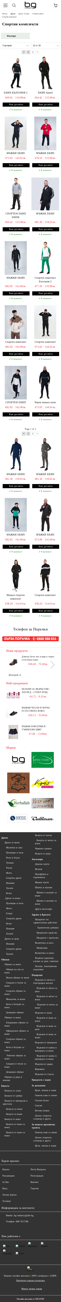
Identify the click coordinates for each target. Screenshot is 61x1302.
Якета (9, 873)
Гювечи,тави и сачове (46, 1095)
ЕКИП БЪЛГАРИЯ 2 (15, 92)
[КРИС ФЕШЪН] (42, 783)
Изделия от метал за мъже (46, 1006)
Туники (10, 863)
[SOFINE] (18, 819)
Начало (5, 1169)
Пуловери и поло (14, 852)
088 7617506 (22, 1221)
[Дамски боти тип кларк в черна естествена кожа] (13, 662)
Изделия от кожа (43, 1013)
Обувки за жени (13, 964)
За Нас (5, 1182)
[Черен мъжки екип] (45, 382)
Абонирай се (14, 675)
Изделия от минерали (46, 1042)
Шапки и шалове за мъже (46, 894)
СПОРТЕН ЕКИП (15, 402)
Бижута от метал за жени (45, 842)
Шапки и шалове (43, 887)
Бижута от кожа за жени (14, 1126)
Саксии (38, 1105)
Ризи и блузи (13, 858)
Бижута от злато (13, 1090)
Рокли (9, 868)
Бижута (5, 1086)
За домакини (38, 1085)
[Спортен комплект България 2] (45, 258)
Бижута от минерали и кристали (15, 1102)
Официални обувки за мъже (16, 1032)
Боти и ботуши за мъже (14, 1049)
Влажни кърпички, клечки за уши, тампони (45, 959)
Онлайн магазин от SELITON (30, 1299)
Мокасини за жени (15, 999)
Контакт (34, 1182)
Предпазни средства (47, 933)
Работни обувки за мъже (15, 1057)
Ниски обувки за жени (17, 978)
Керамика (40, 1069)
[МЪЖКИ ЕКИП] (16, 133)
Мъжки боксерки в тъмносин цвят (34, 728)
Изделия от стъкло (44, 1074)
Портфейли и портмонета (40, 876)
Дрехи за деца (12, 939)
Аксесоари (37, 859)
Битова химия (42, 1110)
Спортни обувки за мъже (14, 1040)
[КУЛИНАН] (42, 819)
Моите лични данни (31, 1289)
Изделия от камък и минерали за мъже (46, 1057)
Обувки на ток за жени (14, 971)
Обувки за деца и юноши (12, 1078)
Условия (6, 1201)
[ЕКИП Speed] (45, 73)
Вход (4, 1188)
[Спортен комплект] (16, 322)
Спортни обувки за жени (14, 992)
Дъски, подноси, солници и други (42, 1117)
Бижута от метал (43, 835)
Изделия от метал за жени (46, 998)
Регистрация (36, 1176)
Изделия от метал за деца (46, 989)
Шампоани (42, 948)
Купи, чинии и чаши (45, 1090)
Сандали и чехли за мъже (15, 1065)
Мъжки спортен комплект (16, 597)
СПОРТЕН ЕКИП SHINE (15, 215)
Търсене (34, 1188)
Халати (9, 888)
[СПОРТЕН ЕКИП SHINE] (16, 194)
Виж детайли (16, 104)
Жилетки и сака (14, 847)
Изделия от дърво (44, 1064)
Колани (38, 869)
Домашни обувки (15, 1012)
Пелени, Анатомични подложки (45, 968)
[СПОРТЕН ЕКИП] (16, 382)
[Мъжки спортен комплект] (16, 575)
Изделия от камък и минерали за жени (46, 1049)
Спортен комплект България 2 (45, 279)
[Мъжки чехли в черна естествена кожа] (13, 713)
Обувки (5, 959)
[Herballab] (18, 803)
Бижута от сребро (14, 1096)
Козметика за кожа (44, 953)
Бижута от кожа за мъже (14, 1134)
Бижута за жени (14, 1109)
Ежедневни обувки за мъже (16, 1024)
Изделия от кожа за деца (45, 1027)
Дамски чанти (42, 864)
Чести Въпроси (38, 1169)
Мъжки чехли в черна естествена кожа (36, 709)
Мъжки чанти (42, 882)
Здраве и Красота (41, 915)
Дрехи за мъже (12, 898)
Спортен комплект (15, 342)
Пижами (10, 883)
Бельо (9, 893)
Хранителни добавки (48, 927)
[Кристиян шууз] (42, 760)
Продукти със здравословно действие (45, 921)
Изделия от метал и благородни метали (44, 981)
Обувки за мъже (13, 1017)
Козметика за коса (44, 943)
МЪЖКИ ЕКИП (16, 153)
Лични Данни (9, 1195)
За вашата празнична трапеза (43, 1126)
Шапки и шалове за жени (46, 902)
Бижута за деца (43, 853)
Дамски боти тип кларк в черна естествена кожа (38, 658)
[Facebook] (5, 1227)
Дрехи (4, 838)
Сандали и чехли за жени (15, 984)
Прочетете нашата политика (30, 1280)
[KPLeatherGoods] (18, 783)
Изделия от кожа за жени (45, 1019)
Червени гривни (43, 848)
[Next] (51, 664)
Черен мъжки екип (45, 402)
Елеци (9, 913)
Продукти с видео (41, 1080)
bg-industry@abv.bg (23, 1215)
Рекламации (8, 1176)
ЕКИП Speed (45, 92)
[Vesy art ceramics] (42, 804)
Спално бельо (42, 1100)
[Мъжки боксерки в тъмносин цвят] (13, 732)
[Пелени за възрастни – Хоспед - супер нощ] (13, 695)
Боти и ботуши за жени (14, 1006)
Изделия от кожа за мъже (45, 1036)
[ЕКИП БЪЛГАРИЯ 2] (16, 73)
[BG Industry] (18, 760)
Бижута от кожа (12, 1119)
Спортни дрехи (14, 878)
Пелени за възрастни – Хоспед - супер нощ (36, 690)
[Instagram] (12, 1227)
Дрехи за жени (12, 842)
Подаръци (37, 975)
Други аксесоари (43, 909)
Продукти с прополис (48, 938)
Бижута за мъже (14, 1114)
